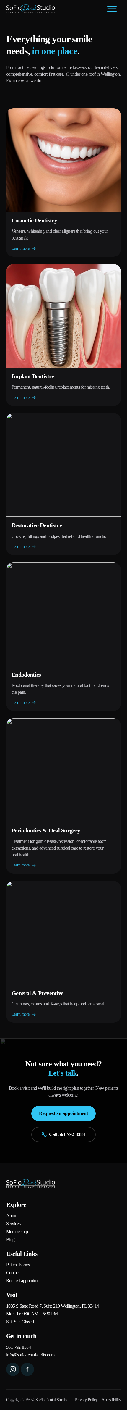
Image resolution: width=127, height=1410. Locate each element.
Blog (10, 1239)
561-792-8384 (18, 1347)
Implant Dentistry (33, 376)
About (11, 1215)
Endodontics (26, 674)
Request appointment (24, 1280)
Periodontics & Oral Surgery (46, 830)
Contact (12, 1272)
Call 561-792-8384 (67, 1134)
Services (13, 1223)
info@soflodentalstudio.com (30, 1355)
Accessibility (111, 1399)
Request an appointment (63, 1113)
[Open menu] (112, 8)
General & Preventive (38, 993)
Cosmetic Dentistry (34, 220)
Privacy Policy (86, 1399)
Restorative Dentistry (37, 525)
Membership (17, 1231)
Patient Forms (18, 1264)
